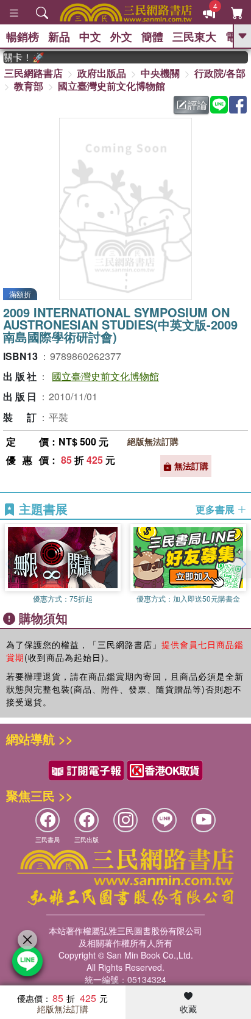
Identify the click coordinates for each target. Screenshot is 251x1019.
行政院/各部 (220, 73)
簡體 (152, 37)
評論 (197, 105)
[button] (242, 564)
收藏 (188, 1009)
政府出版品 (101, 73)
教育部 (28, 86)
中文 (90, 37)
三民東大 (194, 37)
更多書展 (216, 509)
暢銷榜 (22, 37)
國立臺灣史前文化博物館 (111, 86)
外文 (121, 37)
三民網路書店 (33, 73)
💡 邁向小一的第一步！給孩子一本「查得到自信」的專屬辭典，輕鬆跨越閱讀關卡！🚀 (19, 57)
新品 (59, 37)
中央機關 (160, 73)
